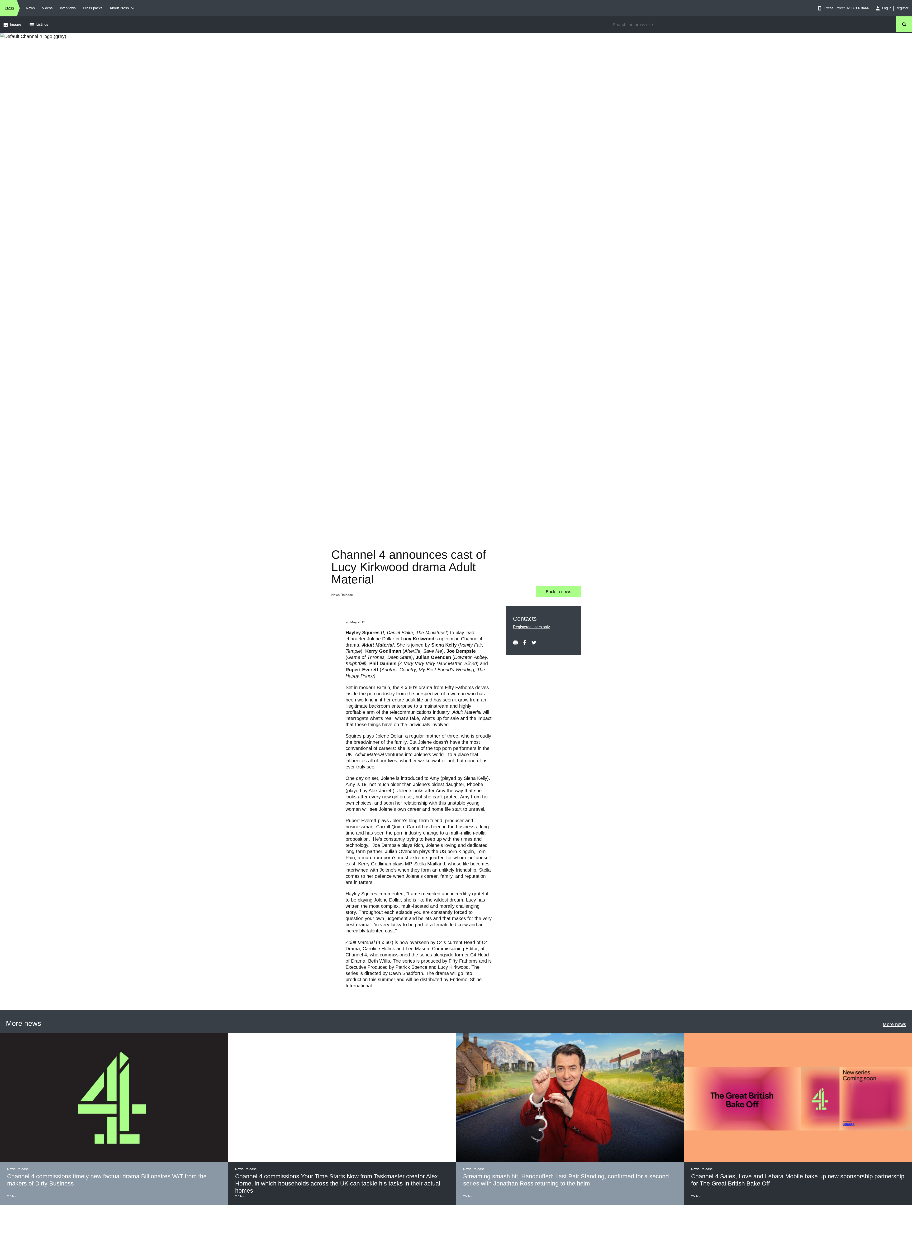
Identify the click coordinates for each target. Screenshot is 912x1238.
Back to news (558, 591)
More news (894, 1024)
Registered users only (531, 627)
